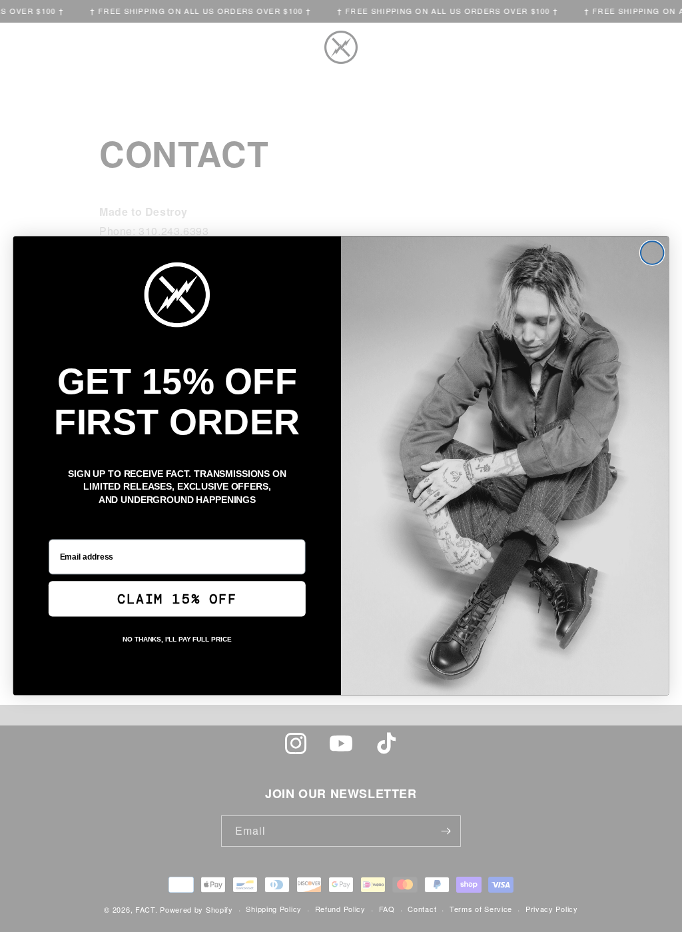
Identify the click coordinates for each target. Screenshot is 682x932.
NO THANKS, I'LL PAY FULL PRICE (177, 640)
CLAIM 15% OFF (176, 599)
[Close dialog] (652, 253)
